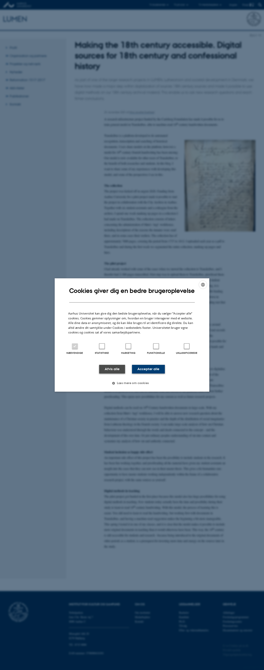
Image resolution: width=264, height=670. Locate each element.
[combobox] (203, 285)
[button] (132, 383)
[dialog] (132, 335)
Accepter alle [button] (148, 369)
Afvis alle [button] (112, 369)
